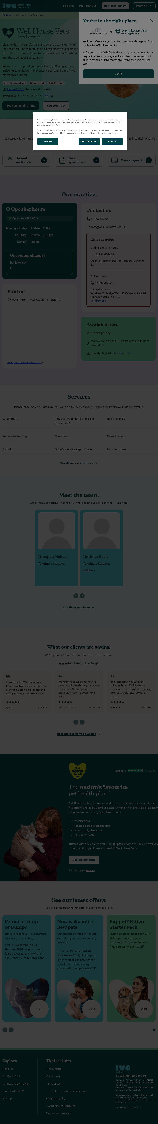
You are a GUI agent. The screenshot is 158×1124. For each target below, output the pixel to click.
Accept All (112, 141)
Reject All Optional (89, 141)
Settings (48, 141)
